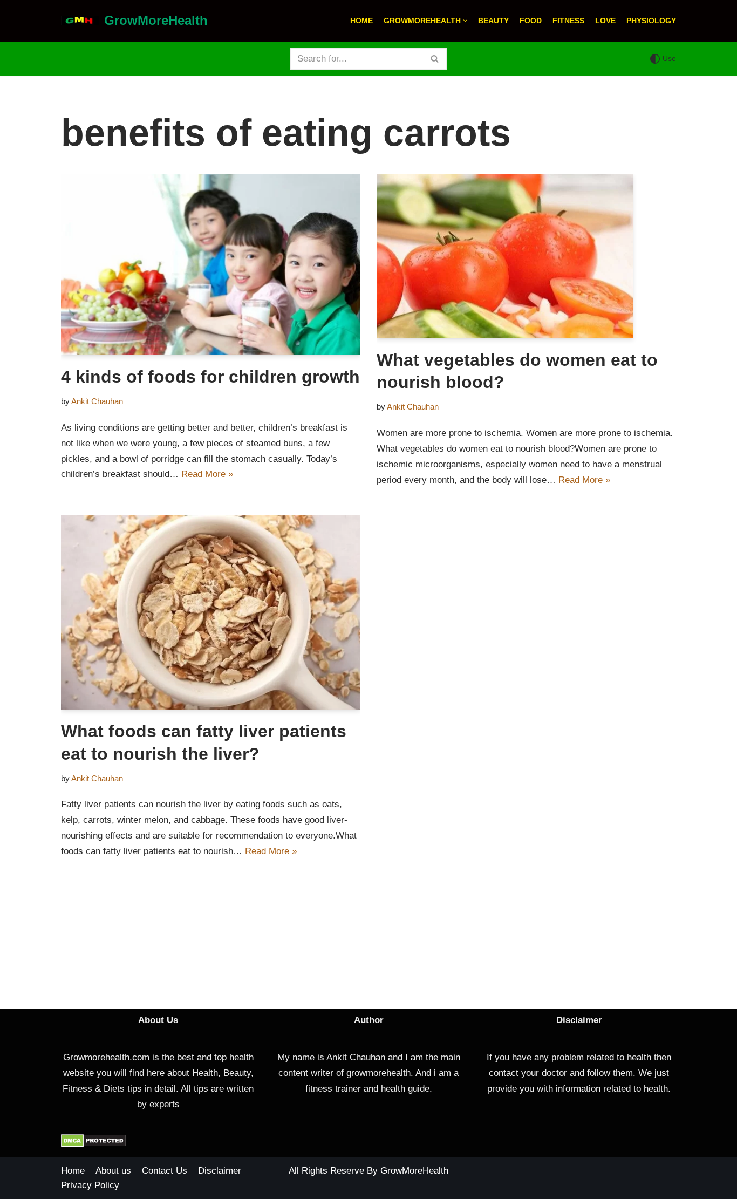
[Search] (435, 59)
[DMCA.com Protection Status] (93, 1144)
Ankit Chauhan (97, 401)
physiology (651, 21)
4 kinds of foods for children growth (210, 376)
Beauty (493, 21)
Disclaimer (219, 1171)
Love (605, 21)
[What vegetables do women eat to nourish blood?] (526, 256)
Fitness (568, 21)
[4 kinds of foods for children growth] (210, 264)
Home (361, 21)
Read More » (207, 474)
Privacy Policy (90, 1185)
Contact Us (164, 1171)
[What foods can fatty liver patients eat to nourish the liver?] (210, 612)
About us (113, 1171)
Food (531, 21)
